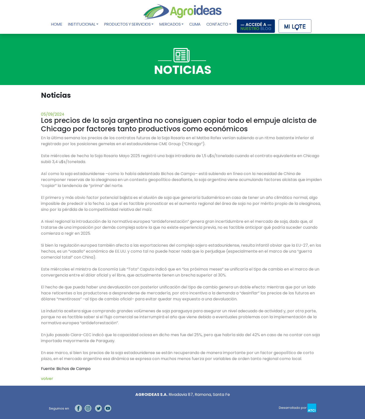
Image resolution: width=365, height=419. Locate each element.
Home (57, 24)
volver (47, 378)
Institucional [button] (81, 24)
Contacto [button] (217, 24)
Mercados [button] (170, 24)
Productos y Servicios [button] (127, 24)
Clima (195, 24)
